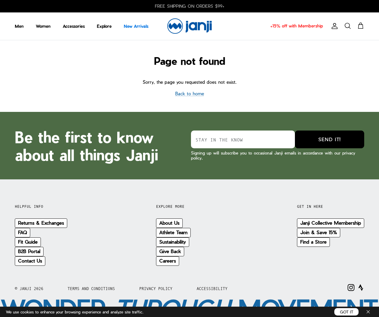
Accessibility (212, 288)
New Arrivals (136, 26)
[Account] (333, 26)
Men (19, 26)
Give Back (170, 251)
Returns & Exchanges (41, 223)
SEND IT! (329, 139)
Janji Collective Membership (330, 223)
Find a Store (313, 241)
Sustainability (172, 241)
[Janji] (189, 26)
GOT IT (346, 312)
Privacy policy (155, 288)
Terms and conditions (91, 288)
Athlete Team (173, 232)
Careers (167, 260)
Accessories (74, 26)
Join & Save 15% (318, 232)
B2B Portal (29, 251)
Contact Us (30, 260)
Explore (104, 26)
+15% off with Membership (296, 25)
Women (43, 26)
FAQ (22, 232)
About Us (169, 223)
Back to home (189, 93)
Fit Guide (28, 241)
